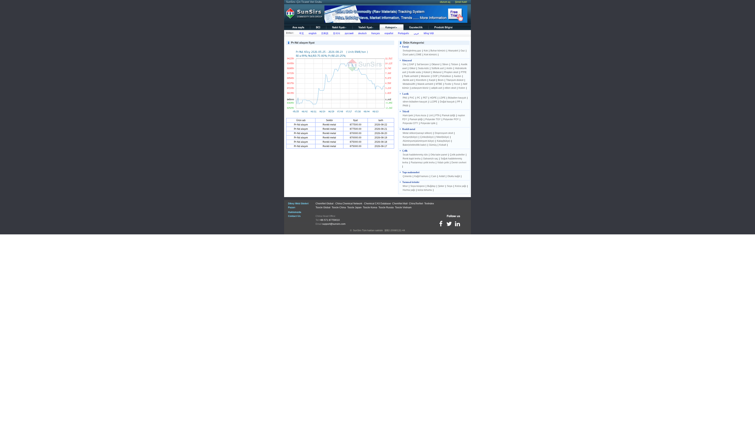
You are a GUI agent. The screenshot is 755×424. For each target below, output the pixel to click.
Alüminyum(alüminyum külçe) (419, 141)
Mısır (405, 186)
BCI (318, 27)
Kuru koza (421, 115)
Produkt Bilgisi (443, 27)
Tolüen (455, 64)
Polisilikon (446, 76)
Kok (426, 50)
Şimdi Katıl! (461, 2)
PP (459, 101)
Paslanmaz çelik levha (423, 162)
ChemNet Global (324, 203)
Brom (441, 80)
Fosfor (448, 84)
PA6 (405, 97)
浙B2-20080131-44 (394, 230)
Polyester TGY (433, 119)
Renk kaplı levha (412, 158)
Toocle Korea (370, 207)
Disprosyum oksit (444, 133)
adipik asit (436, 88)
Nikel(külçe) (443, 137)
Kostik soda (415, 72)
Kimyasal (407, 60)
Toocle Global (323, 207)
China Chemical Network (348, 203)
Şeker (441, 186)
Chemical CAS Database (377, 203)
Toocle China (339, 207)
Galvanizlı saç (431, 158)
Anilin (449, 68)
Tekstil (405, 111)
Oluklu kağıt (453, 176)
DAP (412, 64)
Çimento (407, 176)
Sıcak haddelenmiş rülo (415, 154)
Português (403, 33)
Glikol (412, 68)
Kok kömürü (430, 54)
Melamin (425, 76)
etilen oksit (451, 88)
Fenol (457, 84)
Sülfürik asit (437, 68)
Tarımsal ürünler (410, 182)
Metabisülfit (409, 84)
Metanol (437, 72)
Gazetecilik (416, 27)
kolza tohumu (425, 190)
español (388, 33)
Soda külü (423, 68)
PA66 (406, 105)
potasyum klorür (420, 88)
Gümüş (433, 144)
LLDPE (434, 101)
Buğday (431, 186)
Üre (405, 64)
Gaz (462, 50)
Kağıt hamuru (421, 176)
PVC (412, 97)
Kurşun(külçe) (410, 137)
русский (349, 33)
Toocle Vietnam (403, 207)
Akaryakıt (453, 50)
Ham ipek (408, 115)
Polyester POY (451, 119)
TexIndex (429, 203)
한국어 (336, 33)
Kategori (391, 27)
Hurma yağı (409, 190)
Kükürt (427, 72)
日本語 (324, 33)
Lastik (405, 93)
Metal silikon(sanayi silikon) (418, 133)
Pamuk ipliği (449, 115)
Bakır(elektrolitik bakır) (415, 144)
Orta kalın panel (439, 154)
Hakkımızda (294, 212)
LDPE (442, 97)
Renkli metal (408, 129)
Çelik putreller (457, 154)
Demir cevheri (458, 162)
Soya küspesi (417, 186)
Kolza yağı (461, 186)
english (312, 33)
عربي (415, 33)
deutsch (362, 33)
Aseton (458, 76)
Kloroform (421, 80)
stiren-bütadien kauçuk (415, 101)
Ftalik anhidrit (411, 76)
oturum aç (445, 2)
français (375, 33)
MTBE (439, 84)
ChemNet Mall (400, 203)
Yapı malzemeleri (410, 172)
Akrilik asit (408, 80)
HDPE (433, 97)
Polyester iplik (428, 123)
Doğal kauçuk (447, 101)
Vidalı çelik (443, 162)
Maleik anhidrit (425, 84)
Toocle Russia (386, 207)
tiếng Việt (428, 33)
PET (425, 97)
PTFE (464, 72)
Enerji (405, 46)
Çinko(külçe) (427, 137)
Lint (431, 115)
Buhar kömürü (438, 50)
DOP (435, 76)
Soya (450, 186)
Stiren (445, 64)
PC (419, 97)
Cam (434, 176)
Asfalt (442, 176)
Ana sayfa (298, 27)
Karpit (432, 80)
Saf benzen (423, 64)
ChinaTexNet (416, 203)
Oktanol (435, 64)
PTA (437, 115)
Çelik (405, 150)
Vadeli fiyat (366, 27)
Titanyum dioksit (455, 80)
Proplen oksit (451, 72)
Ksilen (462, 88)
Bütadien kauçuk (457, 97)
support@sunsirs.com (333, 224)
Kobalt (443, 144)
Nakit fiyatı (339, 27)
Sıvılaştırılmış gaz (412, 50)
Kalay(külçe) (444, 141)
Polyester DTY (411, 123)
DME (419, 54)
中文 (301, 33)
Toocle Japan (354, 207)
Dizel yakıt (408, 54)
